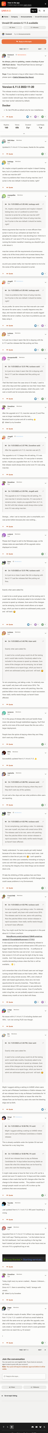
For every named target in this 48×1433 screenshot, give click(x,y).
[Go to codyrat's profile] (4, 535)
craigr (9, 1010)
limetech (9, 34)
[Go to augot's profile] (4, 1228)
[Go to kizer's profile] (4, 563)
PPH (9, 752)
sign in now (6, 1364)
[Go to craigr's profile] (4, 1011)
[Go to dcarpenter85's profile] (4, 358)
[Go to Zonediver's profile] (4, 407)
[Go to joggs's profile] (4, 1308)
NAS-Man (10, 140)
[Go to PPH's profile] (4, 753)
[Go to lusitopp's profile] (4, 162)
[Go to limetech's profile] (3, 34)
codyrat (10, 534)
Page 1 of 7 (23, 49)
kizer (9, 562)
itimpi (9, 1117)
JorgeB (10, 281)
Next (40, 49)
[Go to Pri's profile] (4, 1035)
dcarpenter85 (12, 357)
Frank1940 (11, 896)
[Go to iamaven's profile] (4, 713)
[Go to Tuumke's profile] (4, 1204)
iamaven (10, 712)
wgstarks (10, 773)
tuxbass (10, 333)
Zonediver (11, 406)
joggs (9, 1307)
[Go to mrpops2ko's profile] (4, 196)
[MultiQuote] (3, 117)
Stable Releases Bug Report (23, 77)
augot (9, 1227)
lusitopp (10, 161)
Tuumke (10, 1203)
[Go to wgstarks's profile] (4, 774)
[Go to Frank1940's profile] (4, 897)
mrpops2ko (11, 195)
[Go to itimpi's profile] (4, 1118)
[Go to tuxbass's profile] (4, 334)
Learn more (4, 4)
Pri (8, 1034)
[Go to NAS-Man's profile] (4, 141)
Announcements (24, 34)
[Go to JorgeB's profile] (4, 282)
